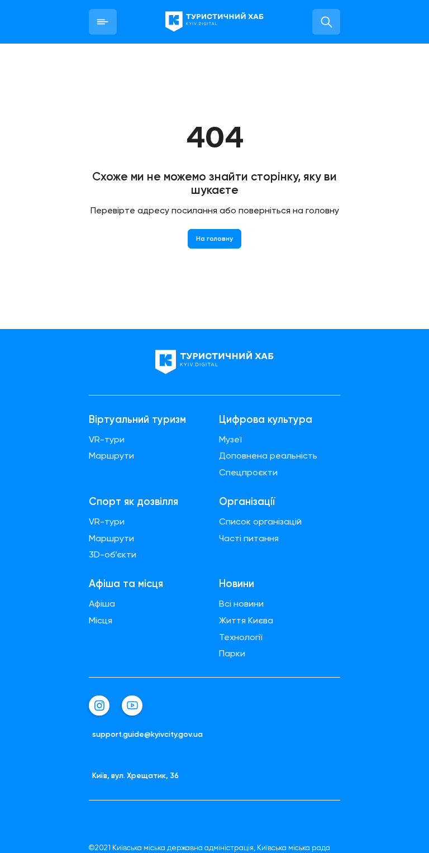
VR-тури (107, 440)
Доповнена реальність (268, 456)
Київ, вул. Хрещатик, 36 (135, 775)
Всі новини (241, 604)
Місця (100, 621)
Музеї (230, 440)
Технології (241, 637)
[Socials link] (99, 705)
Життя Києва (246, 621)
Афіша (102, 604)
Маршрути (111, 456)
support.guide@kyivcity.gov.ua (147, 734)
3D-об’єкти (112, 555)
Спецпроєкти (248, 473)
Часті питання (249, 538)
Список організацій (260, 522)
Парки (232, 654)
